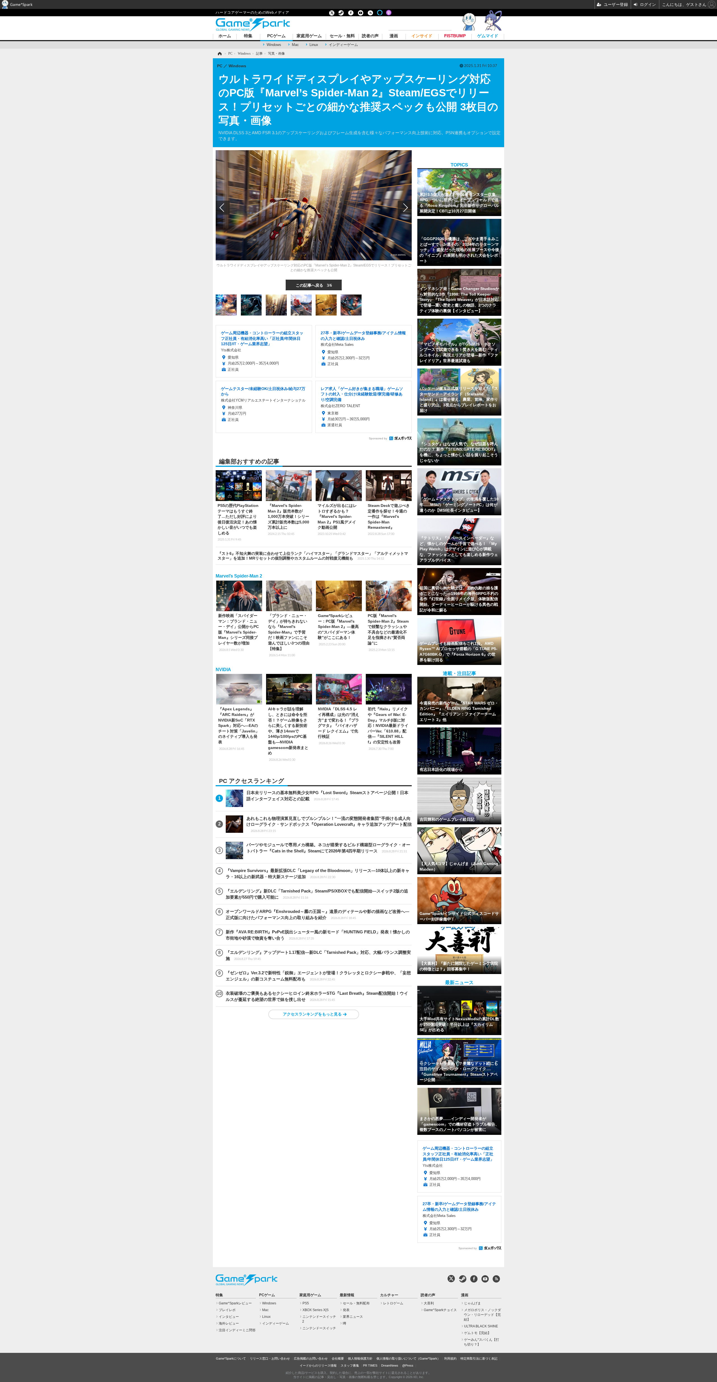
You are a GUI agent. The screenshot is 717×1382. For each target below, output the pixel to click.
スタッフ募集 (350, 1365)
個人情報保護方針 (360, 1358)
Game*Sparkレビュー (235, 1303)
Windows (274, 45)
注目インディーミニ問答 (237, 1330)
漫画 (394, 36)
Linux (313, 45)
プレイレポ (227, 1310)
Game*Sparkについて (231, 1358)
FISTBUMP (455, 36)
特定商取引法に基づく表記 (478, 1358)
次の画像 (405, 208)
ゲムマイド (487, 36)
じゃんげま (472, 1303)
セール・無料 (342, 36)
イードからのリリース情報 (318, 1365)
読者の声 (370, 36)
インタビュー (229, 1317)
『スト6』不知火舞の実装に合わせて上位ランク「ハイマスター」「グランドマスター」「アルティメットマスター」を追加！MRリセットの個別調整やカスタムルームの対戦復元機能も (313, 555)
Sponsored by (378, 438)
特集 (248, 36)
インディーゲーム (343, 45)
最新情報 (347, 1295)
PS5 (305, 1303)
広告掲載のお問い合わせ (311, 1358)
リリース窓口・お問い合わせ (270, 1358)
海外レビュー (229, 1323)
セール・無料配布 (356, 1303)
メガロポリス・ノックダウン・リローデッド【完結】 (482, 1314)
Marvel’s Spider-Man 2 (239, 576)
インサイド (421, 36)
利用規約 (450, 1358)
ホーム (224, 36)
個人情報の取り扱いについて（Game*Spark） (408, 1358)
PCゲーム (276, 36)
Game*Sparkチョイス (440, 1310)
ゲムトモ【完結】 (477, 1333)
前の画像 (223, 208)
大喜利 (429, 1303)
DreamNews (389, 1365)
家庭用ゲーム (309, 36)
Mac (295, 45)
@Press (407, 1365)
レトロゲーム (393, 1303)
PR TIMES (370, 1365)
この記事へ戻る (314, 285)
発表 (346, 1310)
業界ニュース (353, 1317)
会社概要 (338, 1358)
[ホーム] (219, 53)
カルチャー (389, 1295)
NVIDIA (223, 669)
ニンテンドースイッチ (319, 1328)
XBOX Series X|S (315, 1310)
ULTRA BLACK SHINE (481, 1326)
